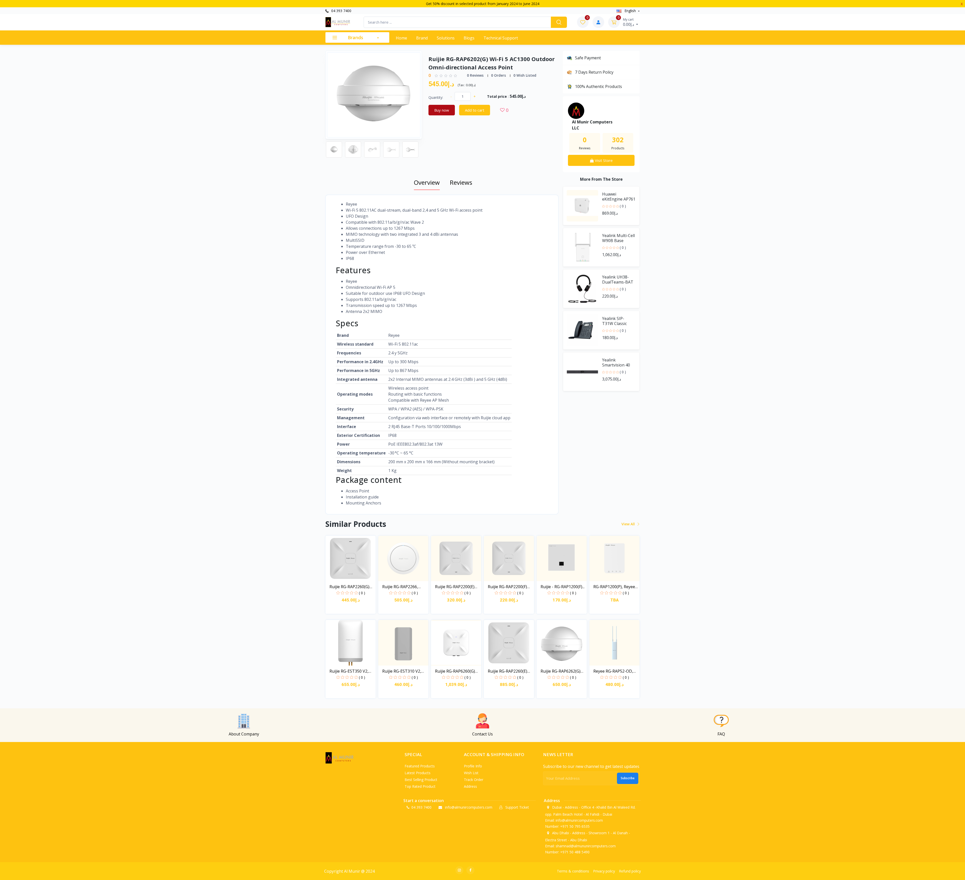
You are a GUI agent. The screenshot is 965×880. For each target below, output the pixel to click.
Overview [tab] (427, 182)
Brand (422, 38)
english (630, 10)
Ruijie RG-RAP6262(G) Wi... (561, 671)
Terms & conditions (573, 871)
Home (401, 38)
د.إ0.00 (629, 22)
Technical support (501, 38)
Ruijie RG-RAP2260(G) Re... (349, 587)
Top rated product (420, 786)
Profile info (473, 766)
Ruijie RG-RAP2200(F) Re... (507, 587)
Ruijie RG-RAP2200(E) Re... (454, 587)
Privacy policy (604, 871)
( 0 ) (623, 206)
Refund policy (630, 871)
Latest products (417, 772)
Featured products (420, 766)
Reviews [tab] (461, 182)
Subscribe (628, 778)
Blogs (469, 38)
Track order (473, 779)
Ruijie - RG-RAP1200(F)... (563, 586)
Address (470, 786)
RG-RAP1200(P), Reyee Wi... (614, 587)
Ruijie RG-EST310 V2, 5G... (401, 671)
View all (628, 524)
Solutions (446, 38)
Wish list (471, 772)
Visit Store (603, 160)
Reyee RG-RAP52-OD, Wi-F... (613, 671)
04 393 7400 (340, 10)
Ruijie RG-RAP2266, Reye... (400, 587)
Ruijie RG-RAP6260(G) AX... (455, 671)
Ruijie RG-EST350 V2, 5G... (348, 671)
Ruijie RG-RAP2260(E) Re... (507, 671)
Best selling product (421, 779)
